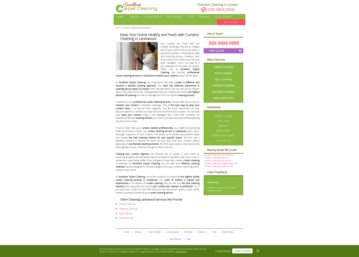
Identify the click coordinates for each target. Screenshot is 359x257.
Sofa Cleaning (126, 217)
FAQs (191, 16)
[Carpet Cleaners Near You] (139, 7)
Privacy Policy (227, 232)
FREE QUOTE (216, 51)
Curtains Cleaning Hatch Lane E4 (218, 155)
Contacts (188, 232)
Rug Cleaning (223, 16)
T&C (214, 232)
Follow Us (202, 232)
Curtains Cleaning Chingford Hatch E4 (220, 163)
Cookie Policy (181, 251)
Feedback (204, 16)
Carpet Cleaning (127, 204)
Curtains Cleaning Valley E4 (216, 157)
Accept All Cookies (242, 251)
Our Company (174, 16)
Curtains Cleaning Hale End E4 (217, 160)
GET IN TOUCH (231, 22)
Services (134, 16)
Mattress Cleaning (128, 208)
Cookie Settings (224, 251)
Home (120, 16)
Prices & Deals (153, 16)
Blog (189, 239)
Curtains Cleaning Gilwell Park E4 (218, 166)
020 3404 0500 (221, 9)
